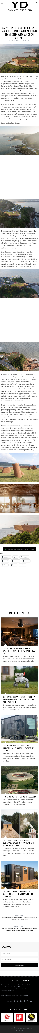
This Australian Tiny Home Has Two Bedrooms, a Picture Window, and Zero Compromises (18, 894)
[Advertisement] (19, 19)
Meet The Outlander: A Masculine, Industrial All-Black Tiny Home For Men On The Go (18, 748)
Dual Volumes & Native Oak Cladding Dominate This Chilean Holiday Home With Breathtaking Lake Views (19, 928)
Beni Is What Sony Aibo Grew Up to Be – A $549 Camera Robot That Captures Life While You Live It (19, 699)
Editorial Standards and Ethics (10, 995)
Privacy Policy (24, 995)
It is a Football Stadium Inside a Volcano (19, 797)
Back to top (19, 1030)
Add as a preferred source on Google (21, 549)
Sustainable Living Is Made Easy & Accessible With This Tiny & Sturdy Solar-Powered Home (19, 917)
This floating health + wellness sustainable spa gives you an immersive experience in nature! (18, 843)
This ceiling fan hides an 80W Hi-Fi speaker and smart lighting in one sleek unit (19, 651)
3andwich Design (14, 123)
